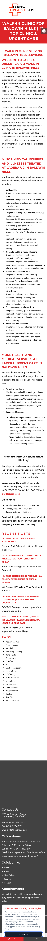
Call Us (12, 939)
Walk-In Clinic (16, 51)
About (6, 871)
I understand (24, 934)
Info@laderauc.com (17, 830)
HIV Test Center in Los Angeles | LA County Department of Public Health (22, 579)
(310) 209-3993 (17, 823)
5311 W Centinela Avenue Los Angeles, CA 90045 (14, 815)
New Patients (9, 875)
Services (7, 879)
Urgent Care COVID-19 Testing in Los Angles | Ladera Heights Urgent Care (20, 599)
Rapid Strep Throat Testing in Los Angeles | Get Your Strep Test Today (21, 558)
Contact (7, 882)
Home (6, 867)
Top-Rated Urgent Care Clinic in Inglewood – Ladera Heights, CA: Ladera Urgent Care (21, 620)
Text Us (36, 939)
